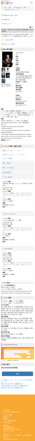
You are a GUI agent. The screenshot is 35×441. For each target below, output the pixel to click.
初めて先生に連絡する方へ (11, 412)
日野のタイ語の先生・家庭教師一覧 (12, 387)
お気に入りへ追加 (9, 44)
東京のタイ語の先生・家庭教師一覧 (12, 384)
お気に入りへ (8, 23)
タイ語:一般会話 (7, 177)
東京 (10, 7)
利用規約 (6, 425)
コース (19, 150)
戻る (33, 27)
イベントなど (21, 154)
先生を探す (6, 410)
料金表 (5, 418)
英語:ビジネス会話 (8, 167)
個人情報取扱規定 (8, 427)
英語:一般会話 (7, 163)
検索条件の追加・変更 (10, 15)
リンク (5, 433)
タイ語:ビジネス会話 (9, 214)
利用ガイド (6, 416)
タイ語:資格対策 (7, 248)
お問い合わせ (7, 422)
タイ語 (4, 7)
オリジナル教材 (7, 158)
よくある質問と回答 (9, 420)
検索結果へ (7, 19)
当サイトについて (8, 431)
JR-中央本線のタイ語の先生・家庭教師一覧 (14, 386)
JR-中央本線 (17, 7)
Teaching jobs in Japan (10, 439)
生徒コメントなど (8, 154)
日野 (24, 7)
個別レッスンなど (8, 150)
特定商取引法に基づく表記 (11, 429)
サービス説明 (7, 415)
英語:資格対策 (7, 172)
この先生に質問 (8, 40)
